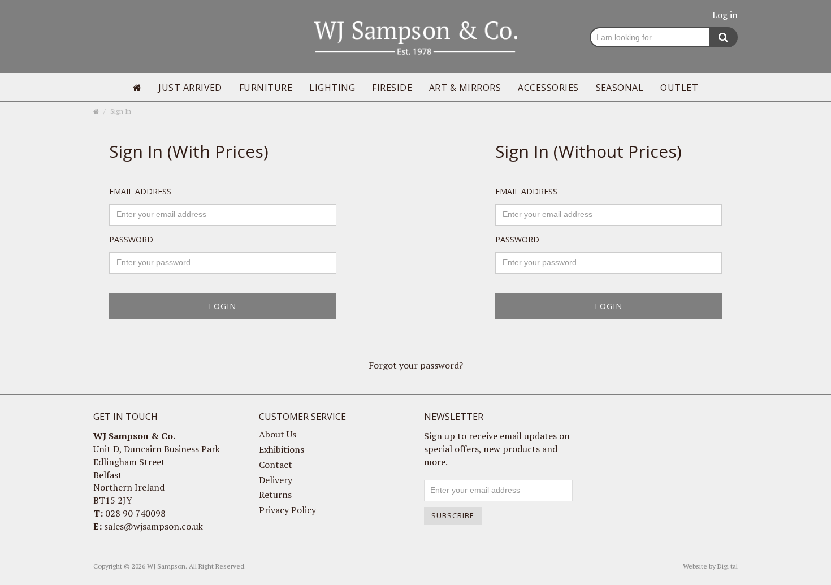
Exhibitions (281, 449)
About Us (277, 434)
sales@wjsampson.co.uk (153, 526)
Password (131, 239)
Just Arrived (190, 87)
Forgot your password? (416, 365)
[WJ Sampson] (415, 37)
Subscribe (452, 515)
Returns (275, 494)
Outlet (679, 87)
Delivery (275, 480)
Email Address (140, 191)
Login (222, 306)
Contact (275, 464)
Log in (725, 14)
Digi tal (727, 566)
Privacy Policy (287, 510)
